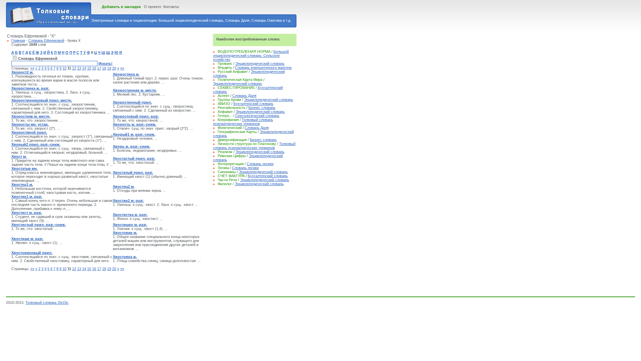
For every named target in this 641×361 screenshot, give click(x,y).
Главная (18, 40)
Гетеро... (225, 116)
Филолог (225, 184)
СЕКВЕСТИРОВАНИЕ (236, 88)
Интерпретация (231, 164)
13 (79, 68)
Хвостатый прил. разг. (133, 172)
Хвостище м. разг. (27, 239)
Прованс (225, 64)
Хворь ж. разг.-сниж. (131, 146)
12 (74, 68)
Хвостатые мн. (24, 168)
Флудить (225, 68)
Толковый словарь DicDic (46, 302)
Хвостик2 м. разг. (128, 201)
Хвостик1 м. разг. (26, 197)
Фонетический (230, 128)
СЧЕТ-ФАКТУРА (231, 176)
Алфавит (225, 112)
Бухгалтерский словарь (253, 104)
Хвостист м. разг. (26, 213)
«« (32, 68)
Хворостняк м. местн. (30, 116)
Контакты (171, 7)
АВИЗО (224, 104)
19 (109, 68)
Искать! (105, 64)
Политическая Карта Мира (240, 80)
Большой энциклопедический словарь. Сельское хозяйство (251, 55)
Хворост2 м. (22, 72)
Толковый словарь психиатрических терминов (243, 122)
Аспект (223, 96)
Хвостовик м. (125, 233)
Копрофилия (228, 120)
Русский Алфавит (233, 72)
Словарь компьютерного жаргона (263, 68)
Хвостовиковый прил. (31, 253)
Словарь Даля (244, 96)
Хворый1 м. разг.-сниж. (134, 134)
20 (114, 68)
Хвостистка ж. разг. (130, 215)
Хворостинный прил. (132, 102)
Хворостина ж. (126, 74)
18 (104, 68)
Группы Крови (229, 100)
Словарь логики (260, 164)
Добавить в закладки (121, 7)
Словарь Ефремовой (46, 40)
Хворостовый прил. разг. (136, 116)
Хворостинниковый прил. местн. (41, 100)
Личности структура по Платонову (247, 144)
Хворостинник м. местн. (135, 90)
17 (99, 68)
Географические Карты (237, 132)
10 (64, 68)
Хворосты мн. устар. (30, 124)
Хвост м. (19, 156)
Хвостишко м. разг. (130, 225)
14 (84, 68)
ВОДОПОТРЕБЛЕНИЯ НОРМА (244, 51)
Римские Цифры (232, 156)
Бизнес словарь (261, 108)
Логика (223, 168)
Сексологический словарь (257, 116)
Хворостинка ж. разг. (30, 88)
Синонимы (227, 172)
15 (89, 68)
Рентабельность (231, 108)
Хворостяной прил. (29, 132)
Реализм (225, 152)
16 (94, 68)
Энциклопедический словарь (259, 64)
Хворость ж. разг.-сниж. (134, 124)
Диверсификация (232, 140)
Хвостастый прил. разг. (134, 158)
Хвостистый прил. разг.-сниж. (38, 225)
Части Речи (227, 180)
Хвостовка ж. (125, 257)
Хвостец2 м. (124, 187)
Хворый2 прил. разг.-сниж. (35, 144)
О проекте (152, 7)
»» (122, 68)
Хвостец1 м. (22, 185)
